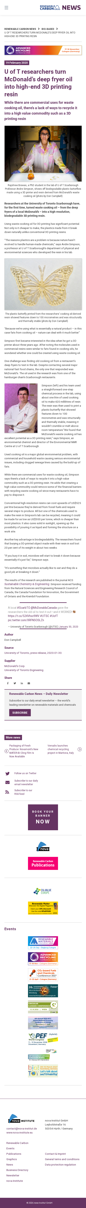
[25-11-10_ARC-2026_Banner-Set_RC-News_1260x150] (43, 54)
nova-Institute (14, 1180)
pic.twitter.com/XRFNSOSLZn (26, 620)
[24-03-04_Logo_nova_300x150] (43, 853)
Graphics (11, 1159)
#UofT (54, 616)
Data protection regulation (60, 1164)
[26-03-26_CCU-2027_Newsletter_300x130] (43, 980)
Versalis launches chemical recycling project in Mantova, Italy (61, 749)
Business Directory (17, 1170)
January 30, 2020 (68, 626)
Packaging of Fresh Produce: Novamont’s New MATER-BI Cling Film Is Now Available (23, 751)
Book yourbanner (43, 817)
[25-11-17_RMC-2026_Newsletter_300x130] (43, 948)
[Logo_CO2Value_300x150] (43, 897)
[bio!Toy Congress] (43, 1076)
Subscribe (19, 712)
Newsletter (12, 1175)
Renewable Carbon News (20, 29)
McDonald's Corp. (14, 666)
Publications (13, 1153)
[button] (7, 683)
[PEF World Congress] (43, 1044)
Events (10, 1148)
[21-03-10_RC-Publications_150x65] (43, 869)
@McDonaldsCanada (44, 607)
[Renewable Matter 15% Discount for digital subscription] (43, 913)
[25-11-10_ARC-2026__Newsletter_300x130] (43, 964)
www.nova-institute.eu (19, 1132)
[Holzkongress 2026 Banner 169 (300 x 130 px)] (43, 996)
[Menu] (12, 7)
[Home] (60, 8)
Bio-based (48, 29)
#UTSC (44, 616)
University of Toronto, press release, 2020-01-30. (33, 652)
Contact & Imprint (55, 1153)
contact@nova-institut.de (21, 1128)
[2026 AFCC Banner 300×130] (43, 1028)
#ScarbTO (23, 607)
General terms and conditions (62, 1159)
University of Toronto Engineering (23, 670)
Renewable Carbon (17, 1143)
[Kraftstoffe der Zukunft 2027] (43, 1060)
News (9, 1164)
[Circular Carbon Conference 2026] (43, 1012)
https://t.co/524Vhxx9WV (23, 616)
